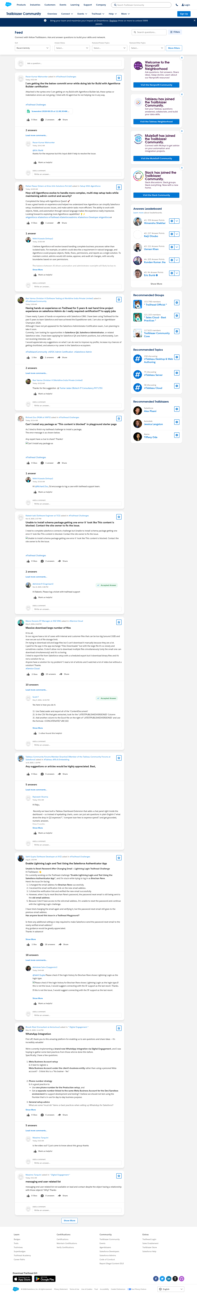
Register (113, 20)
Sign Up (184, 13)
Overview (52, 13)
